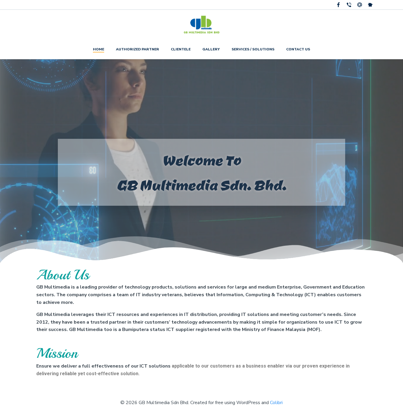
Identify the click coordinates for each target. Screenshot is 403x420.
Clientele (181, 49)
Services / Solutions (253, 49)
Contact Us (298, 49)
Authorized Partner (137, 49)
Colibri (276, 402)
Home (98, 49)
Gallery (211, 49)
